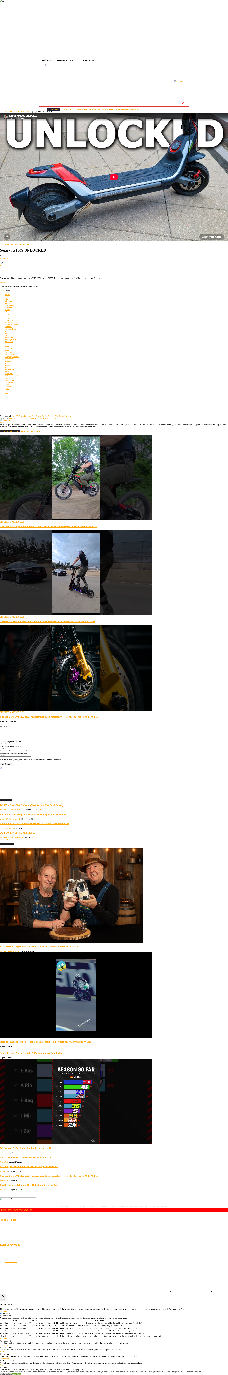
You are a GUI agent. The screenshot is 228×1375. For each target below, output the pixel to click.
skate (7, 384)
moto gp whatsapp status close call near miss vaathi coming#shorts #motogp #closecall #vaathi (45, 1042)
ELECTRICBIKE (12, 320)
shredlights (9, 382)
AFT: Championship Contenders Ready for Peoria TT (26, 1157)
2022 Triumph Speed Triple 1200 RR (18, 833)
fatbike (7, 333)
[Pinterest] (21, 270)
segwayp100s (10, 380)
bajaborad (8, 297)
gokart (7, 335)
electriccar (8, 322)
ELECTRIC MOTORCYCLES (17, 112)
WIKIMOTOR (5, 819)
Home (2, 112)
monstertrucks (10, 359)
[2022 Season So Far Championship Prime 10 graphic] (76, 1144)
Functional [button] (4, 1339)
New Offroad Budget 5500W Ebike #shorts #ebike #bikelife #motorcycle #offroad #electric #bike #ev (101, 109)
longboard (8, 352)
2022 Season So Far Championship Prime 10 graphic (26, 1148)
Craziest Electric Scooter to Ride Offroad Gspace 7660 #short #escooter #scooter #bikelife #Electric (47, 621)
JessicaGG (4, 258)
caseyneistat (9, 305)
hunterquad (9, 342)
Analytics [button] (3, 1352)
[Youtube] (184, 60)
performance (9, 369)
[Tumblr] (14, 1215)
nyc (6, 363)
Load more (4, 840)
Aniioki (7, 295)
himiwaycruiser (10, 340)
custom (7, 310)
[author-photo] (5, 420)
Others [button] (2, 1365)
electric (7, 318)
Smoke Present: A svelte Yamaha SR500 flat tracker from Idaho (31, 1053)
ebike (7, 314)
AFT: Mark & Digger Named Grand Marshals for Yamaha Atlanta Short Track (39, 946)
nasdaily (8, 361)
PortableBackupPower (13, 376)
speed (7, 389)
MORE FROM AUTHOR (30, 431)
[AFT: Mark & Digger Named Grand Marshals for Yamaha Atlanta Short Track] (71, 942)
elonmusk (8, 327)
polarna (7, 372)
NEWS (2, 828)
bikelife (7, 303)
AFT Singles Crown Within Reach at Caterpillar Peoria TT (29, 1166)
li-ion (7, 350)
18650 (7, 293)
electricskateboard (11, 325)
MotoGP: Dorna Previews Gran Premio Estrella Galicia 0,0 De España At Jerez (41, 416)
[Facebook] (176, 60)
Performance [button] (5, 1345)
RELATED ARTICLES (10, 431)
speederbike (9, 391)
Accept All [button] (16, 1374)
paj (6, 367)
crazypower (9, 307)
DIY (6, 312)
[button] (183, 103)
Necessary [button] (4, 1311)
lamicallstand (9, 348)
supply (2, 282)
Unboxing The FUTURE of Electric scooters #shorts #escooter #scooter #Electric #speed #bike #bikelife (49, 717)
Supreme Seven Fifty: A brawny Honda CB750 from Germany (32, 418)
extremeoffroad (10, 329)
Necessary (7, 1314)
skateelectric (9, 387)
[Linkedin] (8, 1215)
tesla (6, 393)
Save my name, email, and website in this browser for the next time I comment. (31, 760)
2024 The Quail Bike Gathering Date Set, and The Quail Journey (32, 805)
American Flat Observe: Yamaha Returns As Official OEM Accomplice (34, 823)
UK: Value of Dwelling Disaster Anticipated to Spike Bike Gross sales (33, 814)
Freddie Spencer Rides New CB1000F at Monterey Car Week (29, 1185)
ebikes (7, 316)
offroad (7, 365)
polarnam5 (9, 374)
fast (6, 331)
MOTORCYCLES (7, 810)
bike (6, 299)
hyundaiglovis (10, 344)
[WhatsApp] (29, 270)
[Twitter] (181, 60)
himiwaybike (9, 337)
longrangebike (10, 354)
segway (7, 378)
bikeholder (9, 301)
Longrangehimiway (12, 357)
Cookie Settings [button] (6, 1374)
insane (7, 346)
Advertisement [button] (5, 1358)
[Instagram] (178, 60)
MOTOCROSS (6, 951)
